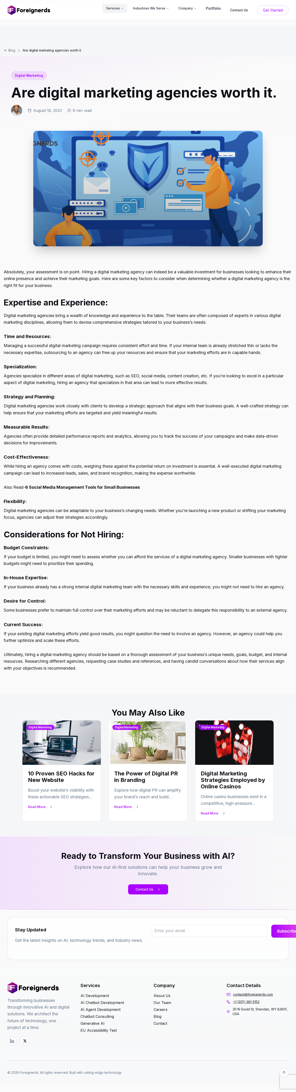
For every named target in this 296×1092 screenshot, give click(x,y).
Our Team (162, 1002)
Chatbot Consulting (97, 1016)
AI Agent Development (100, 1009)
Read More (37, 807)
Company (185, 8)
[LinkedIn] (12, 1041)
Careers (160, 1009)
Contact (160, 1023)
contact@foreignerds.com (253, 994)
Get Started (273, 10)
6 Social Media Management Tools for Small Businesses (82, 487)
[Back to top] (284, 1072)
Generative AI (92, 1023)
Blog (11, 50)
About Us (162, 995)
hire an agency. (270, 586)
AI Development (94, 995)
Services (113, 8)
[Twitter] (25, 1041)
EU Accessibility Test (98, 1030)
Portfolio (213, 8)
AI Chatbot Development (102, 1002)
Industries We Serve (149, 8)
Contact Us (144, 889)
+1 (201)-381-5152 (246, 1002)
